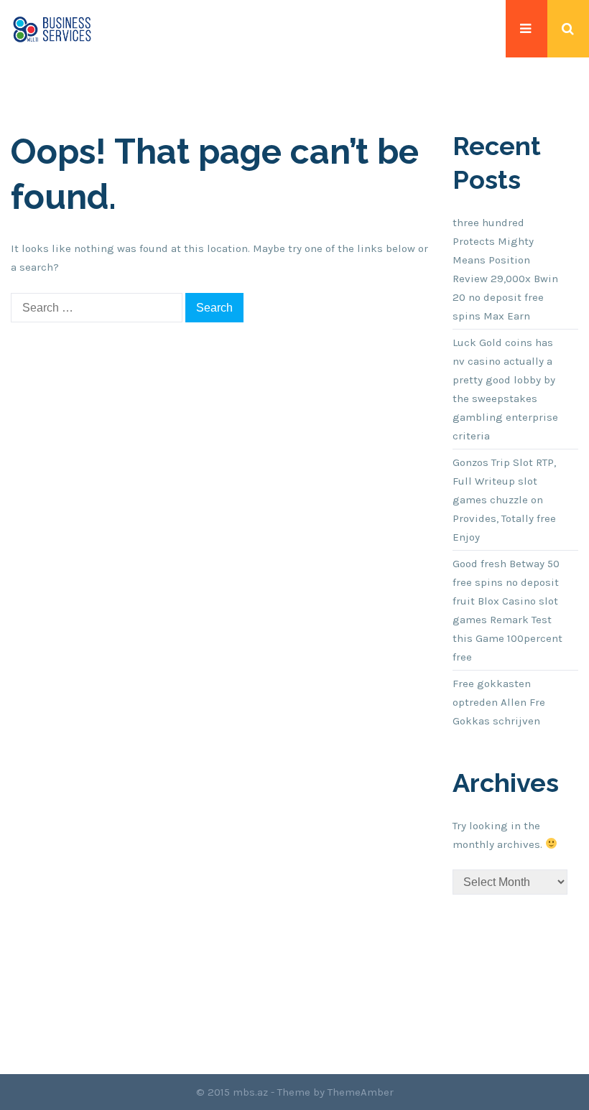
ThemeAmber (361, 1092)
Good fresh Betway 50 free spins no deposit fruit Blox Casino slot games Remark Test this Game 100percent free (507, 610)
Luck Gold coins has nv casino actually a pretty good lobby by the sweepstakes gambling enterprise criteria (505, 389)
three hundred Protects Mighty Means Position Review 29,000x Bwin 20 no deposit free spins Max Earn (505, 269)
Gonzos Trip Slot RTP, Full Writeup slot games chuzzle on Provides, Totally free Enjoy (504, 500)
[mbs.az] (52, 28)
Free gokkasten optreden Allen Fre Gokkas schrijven (499, 702)
